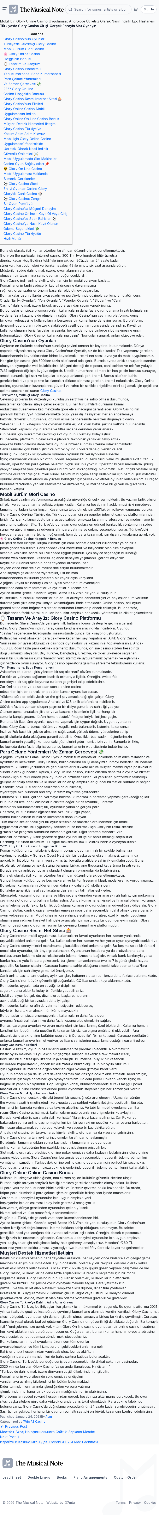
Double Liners (39, 1477)
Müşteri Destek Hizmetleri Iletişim (29, 124)
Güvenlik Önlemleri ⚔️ (21, 154)
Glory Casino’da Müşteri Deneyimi (30, 209)
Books (62, 1477)
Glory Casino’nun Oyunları (24, 39)
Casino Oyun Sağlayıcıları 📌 (26, 164)
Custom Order (125, 1477)
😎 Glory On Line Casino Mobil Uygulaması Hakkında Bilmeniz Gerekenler (26, 174)
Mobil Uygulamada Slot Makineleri (30, 159)
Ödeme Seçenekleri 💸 (21, 229)
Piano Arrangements (90, 1477)
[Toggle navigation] (4, 9)
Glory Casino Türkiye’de (22, 234)
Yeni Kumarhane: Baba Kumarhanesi (32, 74)
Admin (50, 1416)
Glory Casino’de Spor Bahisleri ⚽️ (30, 219)
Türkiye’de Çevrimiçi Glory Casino (30, 44)
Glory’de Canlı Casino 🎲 (23, 194)
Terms (121, 1502)
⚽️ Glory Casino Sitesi (21, 184)
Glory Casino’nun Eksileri (23, 104)
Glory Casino (50, 391)
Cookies (150, 1502)
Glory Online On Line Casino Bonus (31, 119)
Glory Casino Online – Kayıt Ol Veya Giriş (35, 214)
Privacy (135, 1502)
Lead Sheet (11, 1477)
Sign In (149, 9)
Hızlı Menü (12, 239)
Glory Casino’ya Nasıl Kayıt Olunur (31, 224)
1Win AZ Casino (34, 1421)
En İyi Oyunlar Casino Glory (25, 189)
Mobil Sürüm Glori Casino (24, 49)
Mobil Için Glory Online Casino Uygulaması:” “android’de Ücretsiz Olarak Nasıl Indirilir (27, 144)
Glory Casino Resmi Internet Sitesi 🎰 (33, 99)
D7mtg (70, 1502)
